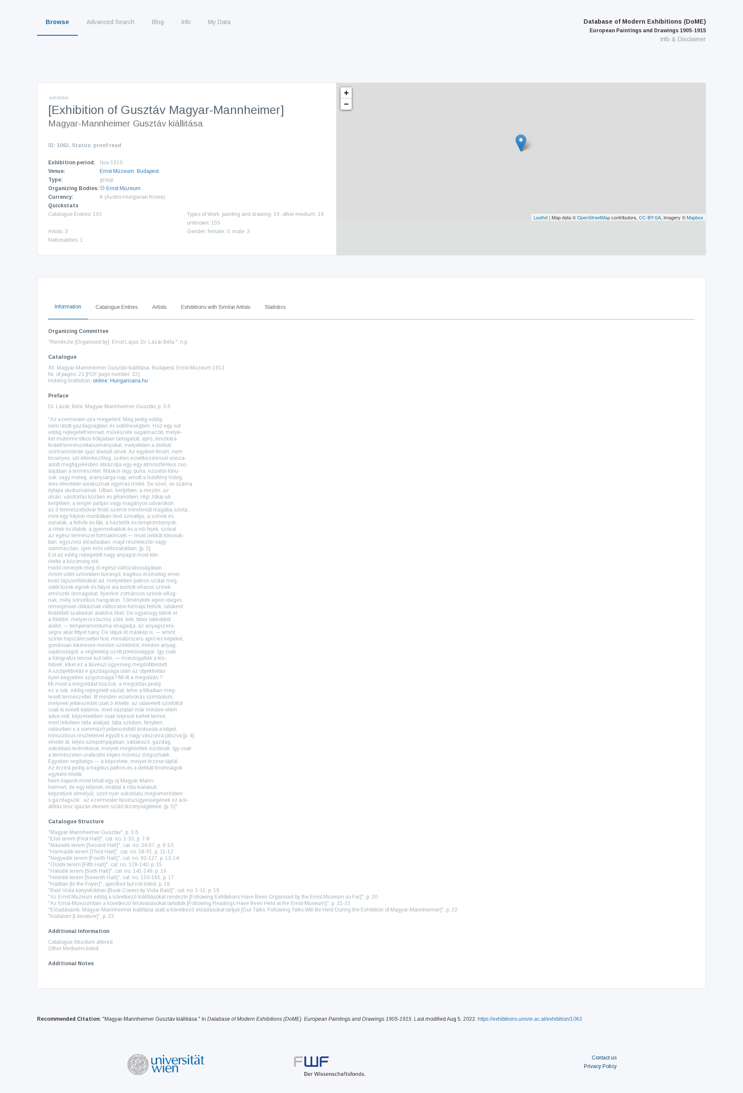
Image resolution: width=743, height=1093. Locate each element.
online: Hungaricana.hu (120, 381)
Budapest (148, 171)
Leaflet (541, 217)
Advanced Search (110, 21)
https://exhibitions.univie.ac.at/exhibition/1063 (530, 1019)
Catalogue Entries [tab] (116, 307)
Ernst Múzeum (117, 171)
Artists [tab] (159, 307)
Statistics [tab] (275, 307)
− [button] (346, 103)
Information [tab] (68, 307)
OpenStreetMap (593, 217)
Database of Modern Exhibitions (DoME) (644, 26)
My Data (219, 21)
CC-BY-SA (650, 217)
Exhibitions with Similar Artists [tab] (215, 307)
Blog (158, 21)
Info (186, 21)
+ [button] (346, 92)
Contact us (604, 1058)
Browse (57, 21)
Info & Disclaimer (683, 39)
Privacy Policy (600, 1066)
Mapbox (695, 217)
